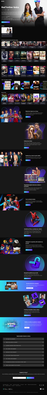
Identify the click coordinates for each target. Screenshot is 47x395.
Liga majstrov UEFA (10, 75)
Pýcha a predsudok (36, 75)
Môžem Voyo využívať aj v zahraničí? (10, 342)
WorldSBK (31, 202)
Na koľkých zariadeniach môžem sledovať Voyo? (12, 345)
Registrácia (37, 1)
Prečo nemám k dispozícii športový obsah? (11, 355)
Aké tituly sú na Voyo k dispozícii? (10, 352)
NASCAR (27, 202)
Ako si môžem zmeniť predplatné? (10, 358)
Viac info (23, 14)
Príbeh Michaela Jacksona (11, 61)
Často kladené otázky (6, 384)
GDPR (3, 385)
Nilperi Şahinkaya (17, 19)
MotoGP (41, 201)
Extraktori (4, 75)
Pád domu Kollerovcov (4, 103)
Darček (26, 384)
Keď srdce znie (42, 60)
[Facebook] (40, 385)
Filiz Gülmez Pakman (10, 18)
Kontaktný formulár (8, 385)
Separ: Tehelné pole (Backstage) (23, 103)
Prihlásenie (43, 1)
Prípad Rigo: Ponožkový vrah (36, 61)
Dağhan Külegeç (13, 19)
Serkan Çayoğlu (8, 19)
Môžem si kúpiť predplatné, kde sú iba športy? (12, 365)
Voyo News (13, 385)
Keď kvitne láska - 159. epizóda (23, 47)
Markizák (30, 75)
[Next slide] (45, 45)
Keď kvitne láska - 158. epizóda (32, 47)
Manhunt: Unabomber (4, 61)
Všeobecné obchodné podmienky (32, 384)
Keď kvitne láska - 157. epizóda (41, 47)
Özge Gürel (4, 19)
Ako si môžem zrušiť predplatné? (10, 348)
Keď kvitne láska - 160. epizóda (14, 47)
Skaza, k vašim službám (30, 61)
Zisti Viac (28, 160)
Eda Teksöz (5, 18)
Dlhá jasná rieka (42, 75)
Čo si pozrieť (22, 384)
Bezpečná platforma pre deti (31, 273)
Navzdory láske (17, 75)
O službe (11, 384)
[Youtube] (43, 385)
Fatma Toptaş (21, 19)
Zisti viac (26, 147)
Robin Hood (23, 60)
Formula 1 (33, 201)
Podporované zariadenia (16, 384)
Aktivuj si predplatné (27, 235)
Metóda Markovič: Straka (30, 103)
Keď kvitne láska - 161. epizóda (5, 47)
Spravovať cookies (18, 385)
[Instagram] (41, 385)
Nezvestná (17, 60)
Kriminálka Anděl (23, 75)
